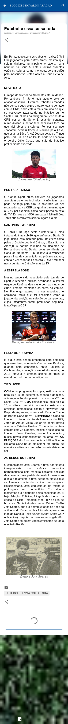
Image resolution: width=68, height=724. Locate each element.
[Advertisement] (34, 674)
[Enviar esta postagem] (6, 588)
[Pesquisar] (63, 5)
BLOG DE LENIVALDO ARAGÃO (31, 5)
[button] (6, 40)
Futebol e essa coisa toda (27, 593)
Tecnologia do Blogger (36, 719)
